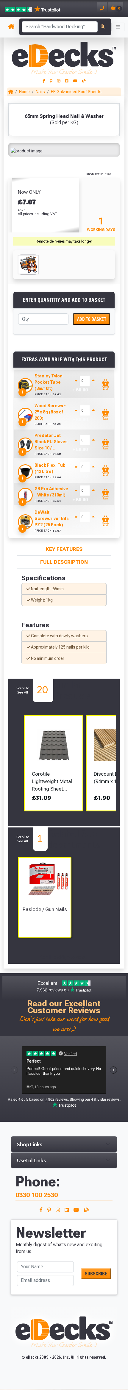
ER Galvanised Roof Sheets (76, 91)
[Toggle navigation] (117, 27)
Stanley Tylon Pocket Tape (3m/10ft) (49, 382)
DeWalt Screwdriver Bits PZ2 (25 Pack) (52, 518)
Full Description (64, 562)
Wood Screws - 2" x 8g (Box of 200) (50, 412)
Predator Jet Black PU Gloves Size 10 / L (51, 441)
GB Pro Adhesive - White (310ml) (51, 491)
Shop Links (29, 1144)
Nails (40, 91)
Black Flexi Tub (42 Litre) (50, 468)
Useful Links (31, 1160)
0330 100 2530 (36, 1195)
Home (24, 91)
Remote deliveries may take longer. (64, 241)
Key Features (64, 549)
